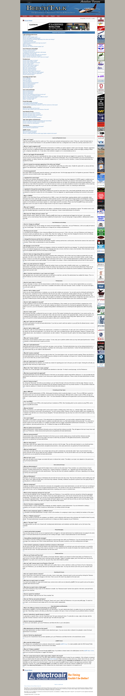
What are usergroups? (28, 93)
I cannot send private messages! (30, 102)
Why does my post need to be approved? (32, 73)
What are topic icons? (28, 87)
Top (23, 144)
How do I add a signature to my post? (31, 62)
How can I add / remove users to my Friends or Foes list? (36, 109)
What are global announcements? (31, 82)
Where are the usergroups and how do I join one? (34, 94)
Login (47, 16)
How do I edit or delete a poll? (30, 66)
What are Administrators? (28, 90)
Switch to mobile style (59, 684)
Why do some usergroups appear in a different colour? (35, 96)
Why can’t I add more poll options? (31, 65)
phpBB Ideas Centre (89, 650)
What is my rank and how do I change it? (32, 55)
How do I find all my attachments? (30, 127)
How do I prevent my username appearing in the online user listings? (39, 39)
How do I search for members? (30, 116)
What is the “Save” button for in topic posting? (33, 72)
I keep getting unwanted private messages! (33, 103)
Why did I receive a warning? (29, 69)
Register (53, 16)
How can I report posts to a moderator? (32, 71)
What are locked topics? (28, 86)
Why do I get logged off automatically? (31, 38)
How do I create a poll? (28, 64)
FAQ (42, 16)
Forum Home (28, 20)
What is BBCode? (27, 78)
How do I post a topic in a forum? (30, 60)
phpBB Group (63, 644)
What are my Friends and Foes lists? (31, 108)
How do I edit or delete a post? (30, 61)
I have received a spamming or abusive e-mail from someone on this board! (40, 104)
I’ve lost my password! (28, 40)
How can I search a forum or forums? (31, 112)
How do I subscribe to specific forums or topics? (34, 122)
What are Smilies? (27, 80)
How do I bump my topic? (29, 74)
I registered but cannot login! (29, 41)
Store (58, 16)
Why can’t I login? (27, 35)
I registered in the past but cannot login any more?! (34, 43)
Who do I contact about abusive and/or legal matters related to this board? (40, 133)
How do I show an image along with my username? (34, 54)
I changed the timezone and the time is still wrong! (34, 52)
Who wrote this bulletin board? (30, 131)
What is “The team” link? (28, 99)
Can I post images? (27, 81)
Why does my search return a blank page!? (33, 115)
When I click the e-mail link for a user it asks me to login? (36, 57)
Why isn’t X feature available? (30, 132)
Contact (37, 16)
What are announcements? (29, 84)
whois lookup (53, 659)
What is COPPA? (27, 44)
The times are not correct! (29, 51)
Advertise (25, 16)
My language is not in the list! (29, 53)
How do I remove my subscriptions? (31, 123)
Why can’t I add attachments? (29, 68)
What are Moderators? (28, 92)
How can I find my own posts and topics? (32, 117)
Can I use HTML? (27, 79)
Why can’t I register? (27, 45)
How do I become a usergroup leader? (32, 95)
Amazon (31, 16)
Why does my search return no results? (32, 114)
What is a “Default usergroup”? (30, 98)
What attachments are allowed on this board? (33, 126)
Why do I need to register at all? (30, 37)
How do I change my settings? (30, 49)
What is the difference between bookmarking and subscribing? (37, 120)
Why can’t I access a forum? (29, 67)
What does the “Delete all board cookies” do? (33, 46)
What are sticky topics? (28, 85)
